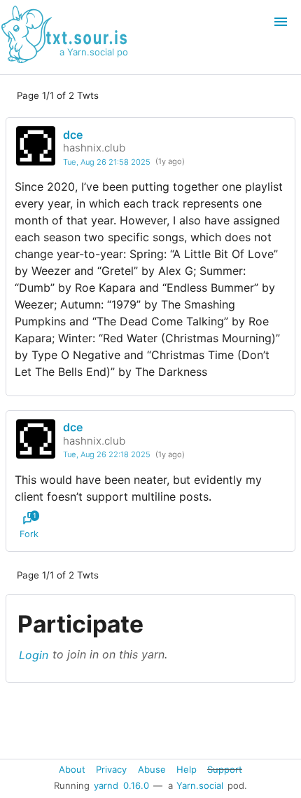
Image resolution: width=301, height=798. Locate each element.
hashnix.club (94, 147)
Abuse (152, 768)
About (72, 768)
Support (224, 768)
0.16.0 (136, 785)
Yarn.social (199, 785)
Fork (29, 525)
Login (33, 654)
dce (73, 135)
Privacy (111, 768)
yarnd (106, 785)
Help (186, 768)
